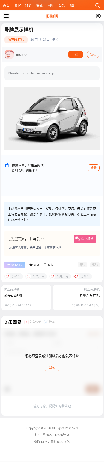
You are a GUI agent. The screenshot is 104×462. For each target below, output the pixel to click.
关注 (77, 55)
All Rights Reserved (64, 428)
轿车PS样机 (16, 39)
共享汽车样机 (89, 295)
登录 (94, 167)
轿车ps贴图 (13, 295)
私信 (93, 55)
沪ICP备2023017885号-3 (52, 435)
